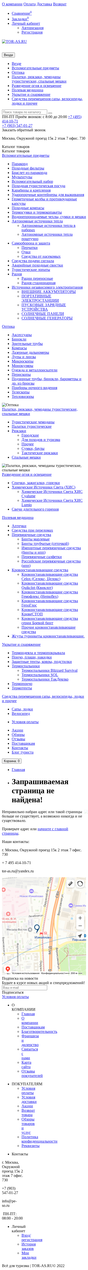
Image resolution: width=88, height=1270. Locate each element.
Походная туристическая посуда (38, 186)
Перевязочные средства (31, 535)
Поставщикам (23, 743)
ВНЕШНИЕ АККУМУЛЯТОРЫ (49, 292)
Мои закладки (29, 1255)
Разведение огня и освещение (36, 86)
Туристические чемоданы (33, 422)
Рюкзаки (19, 431)
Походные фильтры (28, 168)
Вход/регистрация (32, 1237)
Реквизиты (31, 1146)
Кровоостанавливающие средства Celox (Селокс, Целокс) (50, 576)
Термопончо (22, 684)
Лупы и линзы (24, 357)
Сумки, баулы (33, 448)
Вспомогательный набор (32, 181)
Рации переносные (37, 278)
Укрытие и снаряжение (31, 94)
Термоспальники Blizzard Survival (49, 670)
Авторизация (33, 28)
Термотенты (22, 688)
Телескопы (21, 392)
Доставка (44, 4)
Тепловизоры (23, 396)
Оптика (18, 72)
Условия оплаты (25, 722)
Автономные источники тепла (37, 221)
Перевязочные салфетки (42, 557)
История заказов (29, 1246)
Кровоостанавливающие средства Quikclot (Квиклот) (50, 585)
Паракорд (20, 164)
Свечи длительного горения (35, 509)
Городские (30, 435)
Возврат (59, 4)
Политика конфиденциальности (39, 1139)
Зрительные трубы (27, 344)
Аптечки (19, 526)
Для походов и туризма (41, 440)
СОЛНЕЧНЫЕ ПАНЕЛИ (43, 314)
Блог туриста (22, 752)
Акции (17, 730)
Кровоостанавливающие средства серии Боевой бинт (50, 620)
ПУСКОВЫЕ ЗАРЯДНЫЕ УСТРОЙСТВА (44, 307)
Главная (18, 770)
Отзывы (18, 739)
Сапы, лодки (22, 709)
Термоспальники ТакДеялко (45, 679)
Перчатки (30, 247)
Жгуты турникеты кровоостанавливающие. (48, 636)
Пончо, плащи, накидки (32, 657)
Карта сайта (26, 1064)
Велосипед (21, 713)
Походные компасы (28, 208)
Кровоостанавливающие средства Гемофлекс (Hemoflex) (50, 594)
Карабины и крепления (31, 190)
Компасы (19, 348)
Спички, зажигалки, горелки (36, 483)
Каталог (16, 151)
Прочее (28, 444)
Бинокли (19, 339)
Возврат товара (28, 1112)
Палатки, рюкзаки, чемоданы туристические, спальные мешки (39, 79)
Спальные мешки (26, 457)
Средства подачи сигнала (33, 261)
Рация (17, 274)
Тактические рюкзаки (40, 453)
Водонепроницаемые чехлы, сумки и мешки (49, 217)
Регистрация (32, 32)
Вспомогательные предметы (35, 68)
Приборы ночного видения (34, 388)
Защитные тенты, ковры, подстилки (42, 661)
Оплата (29, 4)
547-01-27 (17, 125)
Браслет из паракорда (29, 173)
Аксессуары (22, 335)
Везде (16, 63)
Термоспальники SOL (40, 675)
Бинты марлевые (36, 539)
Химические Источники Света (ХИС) (43, 487)
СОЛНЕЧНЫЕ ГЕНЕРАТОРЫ (47, 318)
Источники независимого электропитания (47, 287)
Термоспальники (26, 666)
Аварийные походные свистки (37, 265)
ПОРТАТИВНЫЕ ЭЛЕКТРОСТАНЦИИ (40, 298)
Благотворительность (39, 1031)
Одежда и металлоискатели (34, 370)
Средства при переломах (32, 530)
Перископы (21, 374)
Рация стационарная (38, 283)
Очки (26, 252)
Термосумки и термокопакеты (37, 212)
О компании (12, 4)
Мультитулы (22, 177)
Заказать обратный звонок (24, 130)
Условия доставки (29, 1099)
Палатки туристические (32, 426)
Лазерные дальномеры (30, 352)
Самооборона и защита (31, 243)
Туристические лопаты (31, 270)
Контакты (20, 748)
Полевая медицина (27, 90)
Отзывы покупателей (32, 1073)
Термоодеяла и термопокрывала (38, 653)
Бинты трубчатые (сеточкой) (45, 543)
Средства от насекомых (41, 256)
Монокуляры (22, 366)
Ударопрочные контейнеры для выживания (48, 195)
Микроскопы (22, 361)
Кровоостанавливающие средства (40, 570)
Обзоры (18, 735)
